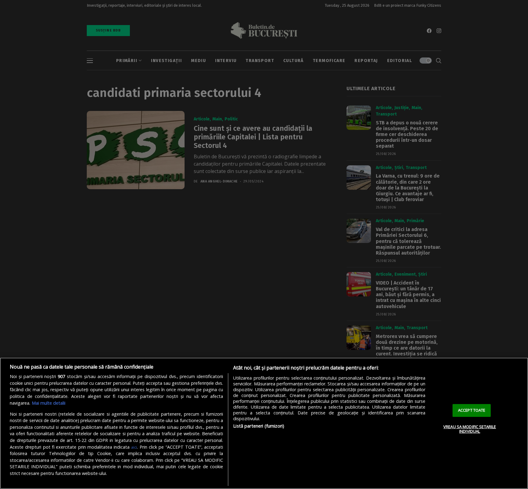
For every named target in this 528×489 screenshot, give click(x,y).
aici (134, 447)
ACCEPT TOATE (472, 410)
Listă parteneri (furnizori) (258, 426)
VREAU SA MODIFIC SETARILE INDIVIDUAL (469, 429)
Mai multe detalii (48, 403)
